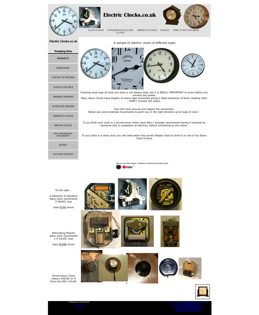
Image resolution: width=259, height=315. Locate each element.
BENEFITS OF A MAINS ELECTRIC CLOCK (188, 308)
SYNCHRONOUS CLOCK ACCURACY (188, 309)
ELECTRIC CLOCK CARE (188, 303)
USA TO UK (79, 305)
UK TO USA (79, 307)
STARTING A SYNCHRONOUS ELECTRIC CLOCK (188, 306)
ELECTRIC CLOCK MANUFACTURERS (188, 305)
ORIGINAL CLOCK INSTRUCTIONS (187, 311)
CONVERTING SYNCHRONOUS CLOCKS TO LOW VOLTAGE (188, 302)
